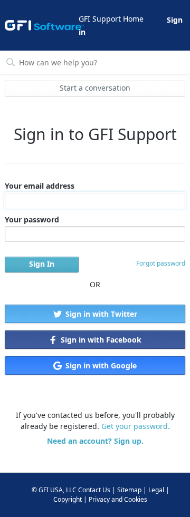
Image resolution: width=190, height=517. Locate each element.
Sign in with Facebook (100, 340)
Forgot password (160, 263)
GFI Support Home (111, 19)
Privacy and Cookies (118, 499)
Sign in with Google (100, 365)
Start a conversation (95, 88)
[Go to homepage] (41, 25)
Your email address (39, 186)
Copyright (67, 499)
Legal (156, 489)
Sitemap (129, 489)
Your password (32, 219)
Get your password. (135, 426)
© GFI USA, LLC (54, 489)
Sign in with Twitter (100, 314)
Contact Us (94, 489)
